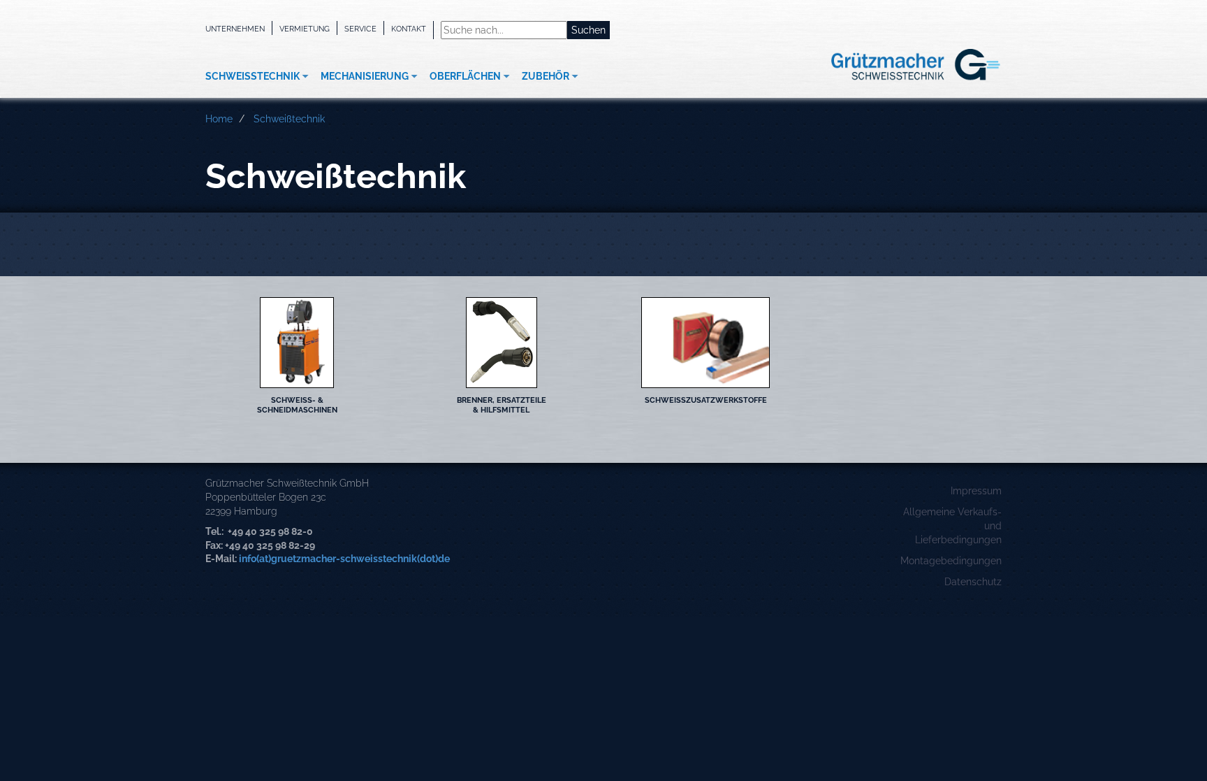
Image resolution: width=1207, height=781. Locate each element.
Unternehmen (235, 29)
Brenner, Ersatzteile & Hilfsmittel (501, 405)
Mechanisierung (365, 76)
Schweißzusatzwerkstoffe (706, 400)
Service (360, 29)
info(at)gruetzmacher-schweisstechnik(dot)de (344, 558)
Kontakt (408, 29)
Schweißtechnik (252, 76)
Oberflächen (465, 76)
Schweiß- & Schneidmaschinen (297, 405)
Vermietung (304, 29)
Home (219, 118)
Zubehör (545, 76)
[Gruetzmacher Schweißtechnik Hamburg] (893, 65)
